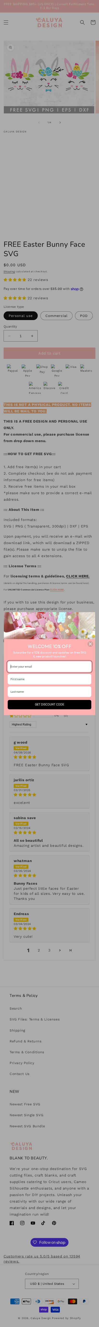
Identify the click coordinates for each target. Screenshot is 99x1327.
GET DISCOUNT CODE (49, 704)
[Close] (90, 644)
